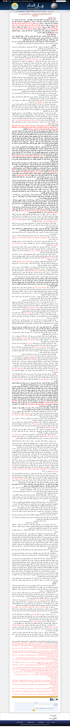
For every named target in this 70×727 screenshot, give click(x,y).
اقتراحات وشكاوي (20, 722)
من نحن (17, 11)
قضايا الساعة (33, 11)
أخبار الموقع (39, 11)
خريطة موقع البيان (30, 722)
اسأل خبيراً (28, 11)
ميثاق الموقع (44, 11)
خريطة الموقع (22, 11)
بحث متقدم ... (54, 1)
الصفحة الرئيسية (50, 11)
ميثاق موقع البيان (41, 722)
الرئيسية (53, 722)
